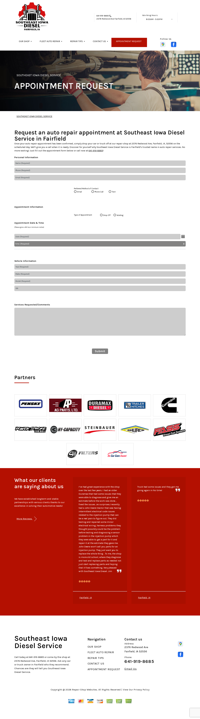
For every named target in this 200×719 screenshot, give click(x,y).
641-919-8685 (102, 16)
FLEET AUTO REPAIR (50, 41)
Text (114, 192)
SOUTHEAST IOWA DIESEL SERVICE (39, 75)
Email (79, 192)
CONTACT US (99, 41)
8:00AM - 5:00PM (154, 19)
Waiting (120, 215)
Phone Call (99, 192)
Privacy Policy (141, 689)
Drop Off (107, 215)
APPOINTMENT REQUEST (128, 41)
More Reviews (25, 518)
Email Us (130, 669)
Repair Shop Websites (84, 689)
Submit (100, 351)
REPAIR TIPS (76, 41)
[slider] (84, 581)
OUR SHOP (24, 41)
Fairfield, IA (86, 597)
